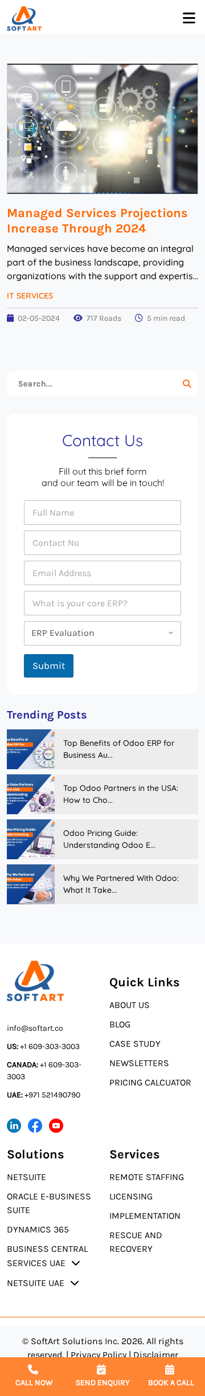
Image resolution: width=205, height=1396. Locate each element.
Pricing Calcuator (150, 1082)
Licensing (131, 1196)
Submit (48, 665)
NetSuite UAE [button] (35, 1282)
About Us (129, 1004)
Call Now (34, 1382)
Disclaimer (155, 1354)
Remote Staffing (146, 1177)
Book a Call (171, 1382)
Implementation (145, 1215)
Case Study (135, 1043)
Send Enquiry (103, 1382)
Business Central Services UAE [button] (47, 1255)
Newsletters (139, 1063)
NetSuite (26, 1177)
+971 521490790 (43, 1095)
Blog (119, 1024)
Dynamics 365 (38, 1229)
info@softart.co (35, 1028)
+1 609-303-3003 (43, 1046)
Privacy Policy (98, 1354)
